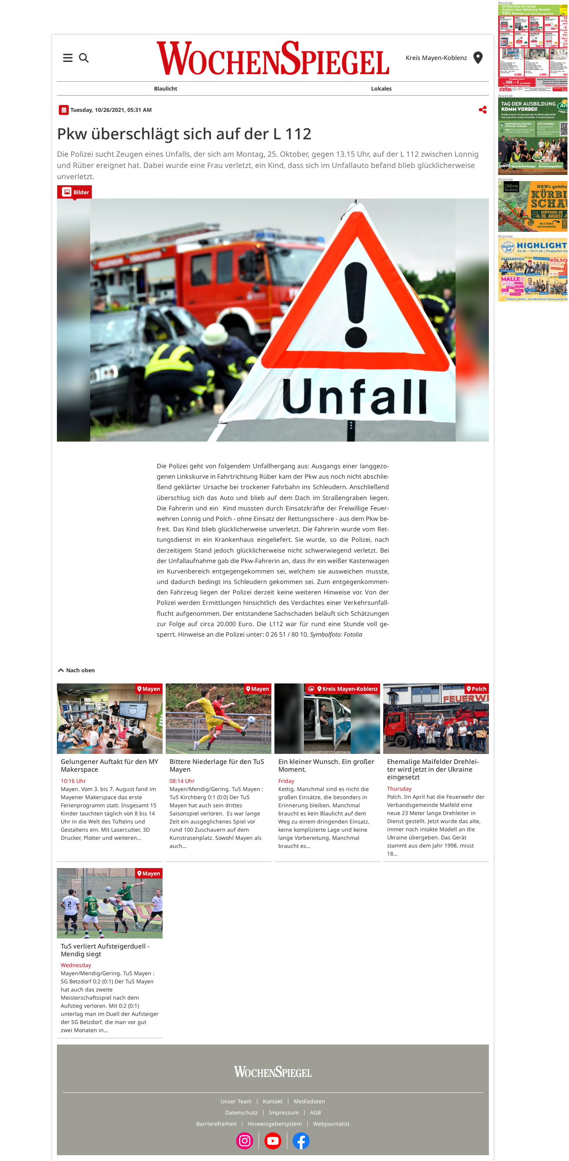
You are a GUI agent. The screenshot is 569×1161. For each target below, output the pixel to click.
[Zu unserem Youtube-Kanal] (272, 1140)
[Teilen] (482, 110)
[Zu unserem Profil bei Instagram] (244, 1140)
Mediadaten (309, 1101)
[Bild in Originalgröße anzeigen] (273, 320)
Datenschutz (241, 1112)
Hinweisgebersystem (275, 1123)
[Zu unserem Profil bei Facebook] (301, 1140)
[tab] (74, 192)
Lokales (381, 88)
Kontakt (273, 1101)
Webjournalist (331, 1123)
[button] (68, 58)
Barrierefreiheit (216, 1123)
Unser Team (236, 1101)
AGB (315, 1112)
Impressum (284, 1112)
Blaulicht (165, 88)
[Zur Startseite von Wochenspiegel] (273, 58)
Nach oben (80, 670)
